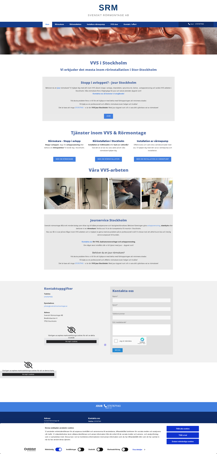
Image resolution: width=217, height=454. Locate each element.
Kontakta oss (87, 241)
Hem (47, 24)
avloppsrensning (153, 225)
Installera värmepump (96, 24)
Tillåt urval (183, 435)
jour (58, 88)
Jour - (196, 24)
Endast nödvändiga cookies (183, 441)
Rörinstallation (75, 24)
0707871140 (79, 107)
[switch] (81, 449)
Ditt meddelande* (119, 322)
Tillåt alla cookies (183, 429)
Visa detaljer (137, 449)
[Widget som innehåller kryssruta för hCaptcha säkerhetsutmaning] (129, 341)
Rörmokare (59, 24)
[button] (108, 116)
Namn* (115, 296)
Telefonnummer (118, 314)
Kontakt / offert (130, 24)
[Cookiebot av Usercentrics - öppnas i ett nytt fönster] (30, 449)
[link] (71, 330)
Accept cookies (71, 341)
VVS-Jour (114, 24)
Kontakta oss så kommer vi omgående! (108, 93)
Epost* (115, 305)
